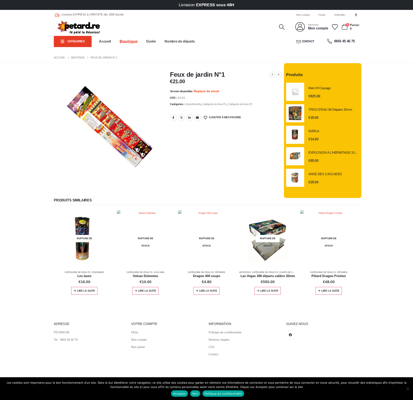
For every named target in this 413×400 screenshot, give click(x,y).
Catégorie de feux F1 (214, 104)
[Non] (407, 388)
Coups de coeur (289, 272)
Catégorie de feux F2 (240, 104)
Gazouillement (181, 117)
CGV (212, 347)
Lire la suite (86, 290)
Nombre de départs (180, 41)
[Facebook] (356, 15)
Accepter (179, 393)
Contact (308, 41)
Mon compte (303, 15)
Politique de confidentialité (225, 332)
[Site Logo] (78, 27)
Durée (151, 41)
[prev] (272, 75)
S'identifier (339, 15)
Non (195, 393)
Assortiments (193, 104)
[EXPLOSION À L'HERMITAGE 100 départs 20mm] (295, 156)
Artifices (245, 272)
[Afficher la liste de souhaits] (334, 27)
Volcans (159, 272)
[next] (279, 75)
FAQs (134, 332)
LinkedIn (189, 117)
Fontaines (98, 272)
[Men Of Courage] (295, 92)
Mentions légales (219, 339)
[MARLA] (295, 135)
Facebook (173, 117)
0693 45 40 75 (344, 41)
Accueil (105, 41)
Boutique (128, 41)
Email (197, 117)
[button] (281, 27)
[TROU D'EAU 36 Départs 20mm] (295, 113)
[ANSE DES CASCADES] (295, 178)
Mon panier (138, 347)
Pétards (220, 272)
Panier (322, 15)
